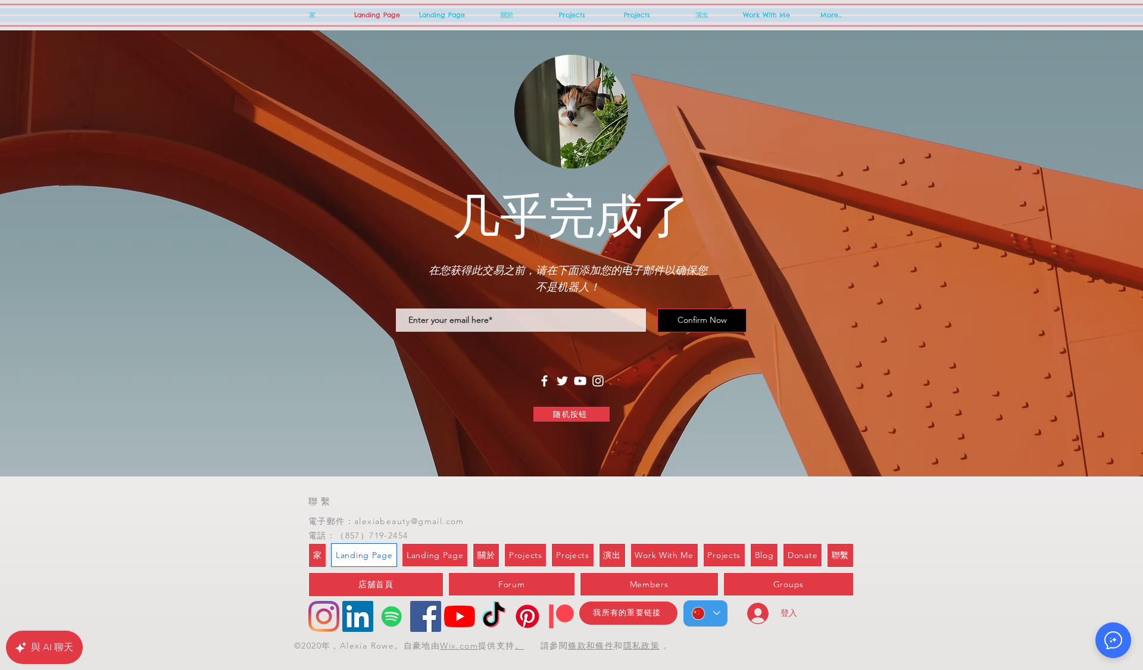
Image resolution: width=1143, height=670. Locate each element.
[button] (1113, 640)
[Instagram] (598, 380)
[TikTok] (493, 616)
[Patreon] (561, 616)
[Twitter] (562, 380)
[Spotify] (391, 616)
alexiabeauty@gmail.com (409, 521)
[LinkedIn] (357, 616)
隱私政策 (641, 645)
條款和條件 (591, 645)
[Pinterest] (527, 616)
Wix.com (459, 645)
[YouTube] (580, 380)
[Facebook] (544, 380)
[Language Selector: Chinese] (705, 613)
